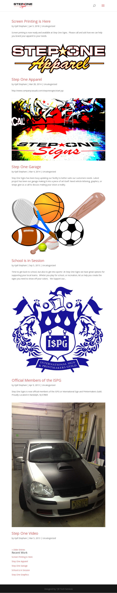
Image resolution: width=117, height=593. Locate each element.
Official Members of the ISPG (36, 380)
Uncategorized (48, 26)
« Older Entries (18, 549)
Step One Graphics (20, 574)
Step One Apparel (27, 79)
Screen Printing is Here (31, 21)
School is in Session (28, 260)
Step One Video (25, 533)
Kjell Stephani (20, 26)
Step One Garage (26, 166)
